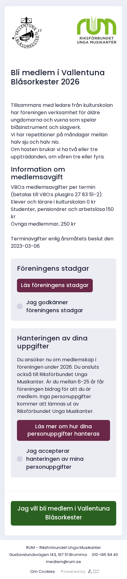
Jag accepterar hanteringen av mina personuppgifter (55, 459)
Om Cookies (42, 571)
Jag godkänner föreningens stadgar (54, 306)
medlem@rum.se (63, 561)
